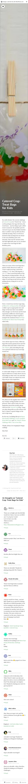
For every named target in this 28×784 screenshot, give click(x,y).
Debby (10, 634)
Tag (21, 211)
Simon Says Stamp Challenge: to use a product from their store (13, 418)
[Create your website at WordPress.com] (14, 1)
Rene (9, 594)
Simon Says (17, 211)
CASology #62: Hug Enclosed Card (12, 488)
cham (10, 694)
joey (9, 655)
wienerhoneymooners (14, 747)
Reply (6, 527)
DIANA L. (11, 508)
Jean (9, 732)
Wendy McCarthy (13, 579)
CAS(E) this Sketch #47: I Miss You (16, 490)
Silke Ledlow (12, 708)
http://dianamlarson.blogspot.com (14, 525)
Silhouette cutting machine (11, 306)
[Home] (3, 6)
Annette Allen (12, 761)
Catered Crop (11, 211)
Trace (10, 549)
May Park (4, 211)
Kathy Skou (11, 563)
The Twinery (5, 347)
